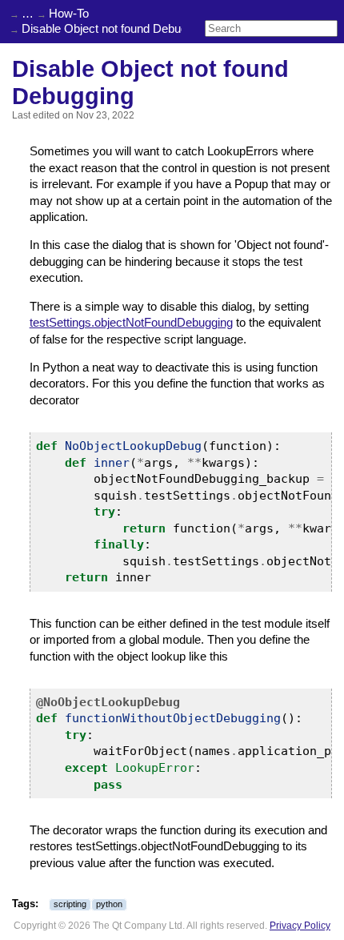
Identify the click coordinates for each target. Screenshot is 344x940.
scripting (70, 904)
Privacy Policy (300, 925)
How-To (69, 13)
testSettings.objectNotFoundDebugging (131, 322)
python (109, 904)
